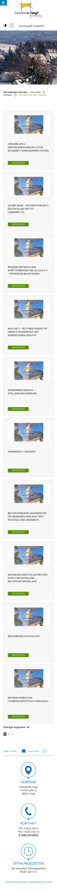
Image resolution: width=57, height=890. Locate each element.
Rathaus (7, 95)
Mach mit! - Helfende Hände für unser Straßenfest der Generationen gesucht (27, 332)
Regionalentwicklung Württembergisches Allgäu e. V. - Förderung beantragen (28, 270)
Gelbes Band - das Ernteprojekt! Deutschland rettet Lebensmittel (28, 209)
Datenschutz (36, 882)
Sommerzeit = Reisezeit (22, 451)
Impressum (20, 882)
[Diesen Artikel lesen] (29, 124)
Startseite (36, 92)
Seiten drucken (10, 751)
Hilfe (49, 882)
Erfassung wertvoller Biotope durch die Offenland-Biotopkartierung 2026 (28, 578)
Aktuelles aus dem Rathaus (33, 95)
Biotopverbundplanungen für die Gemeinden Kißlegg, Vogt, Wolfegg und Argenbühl (27, 516)
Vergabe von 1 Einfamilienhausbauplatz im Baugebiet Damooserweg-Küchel (28, 147)
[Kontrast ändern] (4, 26)
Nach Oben (33, 751)
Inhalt (8, 882)
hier (34, 871)
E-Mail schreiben (28, 834)
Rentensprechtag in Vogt (24, 636)
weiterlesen (18, 163)
